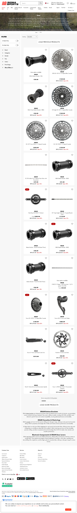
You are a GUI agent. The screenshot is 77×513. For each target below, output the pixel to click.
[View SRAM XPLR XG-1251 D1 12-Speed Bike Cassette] (62, 60)
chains (49, 21)
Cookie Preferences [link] (71, 492)
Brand (6, 50)
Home (36, 32)
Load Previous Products (49, 42)
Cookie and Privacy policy (24, 506)
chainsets (53, 21)
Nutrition (45, 7)
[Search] (41, 3)
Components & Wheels (33, 8)
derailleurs (44, 21)
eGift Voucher (5, 457)
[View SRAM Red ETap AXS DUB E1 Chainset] (36, 199)
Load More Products (49, 405)
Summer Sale (3, 8)
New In (8, 8)
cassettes (28, 422)
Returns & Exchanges (6, 468)
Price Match (4, 462)
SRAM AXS (37, 26)
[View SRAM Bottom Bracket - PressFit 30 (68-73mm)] (36, 268)
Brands (50, 7)
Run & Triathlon (40, 8)
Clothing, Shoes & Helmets (18, 8)
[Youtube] (10, 479)
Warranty (4, 471)
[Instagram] (13, 479)
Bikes (12, 7)
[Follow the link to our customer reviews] (9, 484)
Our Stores (40, 457)
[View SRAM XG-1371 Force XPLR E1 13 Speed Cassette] (36, 130)
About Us (40, 450)
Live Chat (13, 474)
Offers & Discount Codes (7, 459)
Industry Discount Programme (26, 464)
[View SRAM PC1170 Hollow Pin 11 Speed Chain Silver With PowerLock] (36, 165)
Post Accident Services (24, 470)
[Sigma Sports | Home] (10, 3)
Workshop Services (24, 466)
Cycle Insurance (23, 459)
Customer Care (5, 450)
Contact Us (4, 455)
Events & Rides (23, 453)
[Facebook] (5, 479)
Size (6, 59)
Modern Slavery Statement (70, 491)
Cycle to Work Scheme (24, 461)
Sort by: (24, 37)
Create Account (60, 4)
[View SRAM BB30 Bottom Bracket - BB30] (62, 165)
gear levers (29, 436)
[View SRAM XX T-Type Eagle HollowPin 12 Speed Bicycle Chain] (62, 199)
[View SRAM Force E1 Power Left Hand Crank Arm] (36, 339)
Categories (7, 53)
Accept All (68, 509)
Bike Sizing (22, 457)
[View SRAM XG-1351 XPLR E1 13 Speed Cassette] (62, 130)
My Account (4, 453)
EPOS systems (39, 492)
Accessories (25, 7)
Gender (6, 56)
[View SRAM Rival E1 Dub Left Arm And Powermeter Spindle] (36, 373)
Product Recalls (5, 464)
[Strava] (3, 479)
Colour (6, 61)
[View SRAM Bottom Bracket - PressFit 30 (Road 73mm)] (36, 234)
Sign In (53, 4)
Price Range (8, 64)
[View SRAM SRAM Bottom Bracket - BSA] (36, 60)
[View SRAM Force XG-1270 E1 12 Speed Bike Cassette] (36, 305)
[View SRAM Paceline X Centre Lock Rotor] (62, 339)
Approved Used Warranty (7, 470)
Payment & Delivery (6, 461)
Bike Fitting (22, 455)
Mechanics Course (24, 468)
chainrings (43, 426)
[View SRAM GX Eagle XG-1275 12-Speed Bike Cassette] (62, 96)
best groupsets (38, 21)
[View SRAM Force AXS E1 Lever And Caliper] (62, 305)
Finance (21, 462)
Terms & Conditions (42, 461)
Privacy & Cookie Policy (42, 459)
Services (22, 450)
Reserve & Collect (5, 466)
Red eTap (42, 23)
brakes (31, 21)
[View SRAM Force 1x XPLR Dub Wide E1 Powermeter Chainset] (62, 373)
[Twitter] (8, 479)
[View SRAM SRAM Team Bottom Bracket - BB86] (36, 96)
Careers (39, 455)
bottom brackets (29, 413)
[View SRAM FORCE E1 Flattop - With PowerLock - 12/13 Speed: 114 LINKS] (62, 268)
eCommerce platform (32, 492)
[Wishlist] (67, 3)
